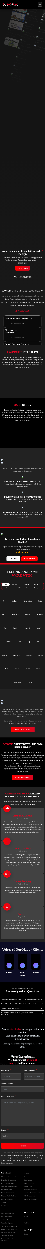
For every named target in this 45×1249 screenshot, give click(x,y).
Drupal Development (7, 1193)
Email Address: (30, 1070)
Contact (26, 1234)
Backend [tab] (9, 588)
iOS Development (6, 1216)
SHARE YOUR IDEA (22, 729)
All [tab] (6, 584)
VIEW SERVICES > (22, 311)
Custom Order (29, 559)
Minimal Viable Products (8, 1196)
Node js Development (7, 1213)
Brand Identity (28, 1180)
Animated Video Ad (7, 1236)
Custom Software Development (33, 1193)
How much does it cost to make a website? (18, 1004)
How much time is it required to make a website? (18, 1014)
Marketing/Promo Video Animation (8, 1239)
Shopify (3, 1202)
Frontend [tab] (26, 584)
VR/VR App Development (9, 1226)
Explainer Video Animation (9, 1229)
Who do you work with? (11, 1008)
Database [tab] (37, 584)
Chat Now (13, 559)
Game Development (7, 1223)
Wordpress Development (8, 1177)
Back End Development (8, 1183)
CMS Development (7, 1199)
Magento (3, 1205)
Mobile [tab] (14, 584)
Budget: (5, 1129)
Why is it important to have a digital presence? (20, 999)
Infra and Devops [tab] (32, 588)
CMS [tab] (19, 588)
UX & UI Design (29, 1183)
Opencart (26, 1174)
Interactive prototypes (30, 1189)
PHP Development (6, 1189)
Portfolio (26, 1223)
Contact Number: (8, 1083)
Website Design (28, 1186)
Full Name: (6, 1070)
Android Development (7, 1220)
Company (26, 1220)
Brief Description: (8, 1096)
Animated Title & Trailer (8, 1232)
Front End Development (8, 1180)
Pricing (26, 1216)
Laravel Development (30, 1199)
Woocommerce (28, 1177)
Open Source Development (9, 1186)
